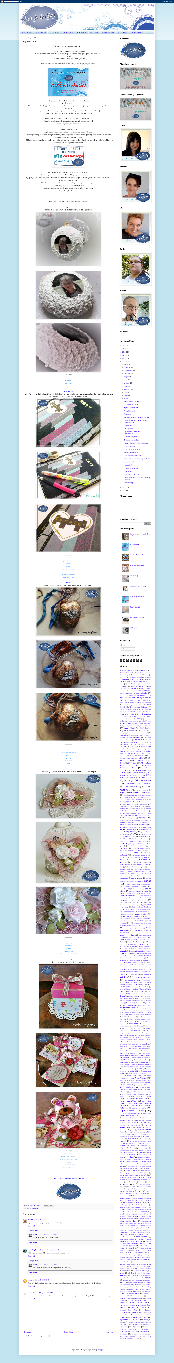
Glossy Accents (68, 380)
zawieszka (123, 1334)
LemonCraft (138, 991)
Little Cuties (142, 994)
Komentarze (126, 649)
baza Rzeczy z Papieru (141, 698)
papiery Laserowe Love (138, 1098)
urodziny (123, 1275)
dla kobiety (134, 742)
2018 (124, 358)
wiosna (134, 1287)
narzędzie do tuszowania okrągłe (139, 1035)
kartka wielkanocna (127, 937)
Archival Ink (124, 677)
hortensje (127, 864)
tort (129, 1255)
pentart (136, 1122)
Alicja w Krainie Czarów (141, 672)
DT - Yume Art (143, 780)
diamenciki (68, 563)
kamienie (133, 873)
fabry (129, 829)
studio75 (132, 1205)
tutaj (82, 121)
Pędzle (68, 763)
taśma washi (137, 1241)
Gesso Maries (68, 943)
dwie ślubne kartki (127, 797)
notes (121, 1042)
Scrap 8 (128, 1177)
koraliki (149, 951)
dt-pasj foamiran (141, 790)
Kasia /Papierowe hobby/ (36, 1250)
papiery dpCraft (144, 1087)
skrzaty (140, 1186)
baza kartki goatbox (137, 686)
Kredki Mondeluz (135, 960)
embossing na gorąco (141, 824)
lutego (126, 395)
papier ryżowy (133, 1073)
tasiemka (122, 1237)
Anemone (123, 675)
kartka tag (141, 928)
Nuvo (121, 1048)
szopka (130, 1218)
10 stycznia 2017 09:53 (49, 1234)
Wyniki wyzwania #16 (131, 408)
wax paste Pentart (137, 1280)
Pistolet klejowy (68, 760)
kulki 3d (122, 969)
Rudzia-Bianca (33, 1293)
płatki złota (137, 1136)
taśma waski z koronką (68, 571)
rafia (147, 1164)
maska (134, 1008)
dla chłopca (147, 737)
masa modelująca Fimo (132, 1005)
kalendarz (122, 871)
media (149, 1012)
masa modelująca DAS (144, 1003)
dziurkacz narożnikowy (140, 811)
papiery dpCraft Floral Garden (128, 1089)
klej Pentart (129, 944)
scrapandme (136, 1179)
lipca (125, 380)
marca (126, 392)
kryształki (145, 960)
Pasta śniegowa (68, 383)
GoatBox (135, 852)
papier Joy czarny (126, 1069)
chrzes (149, 721)
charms (124, 721)
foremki (122, 841)
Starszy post (109, 1332)
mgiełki (133, 1017)
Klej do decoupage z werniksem (68, 752)
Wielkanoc (147, 1282)
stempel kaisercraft (138, 1198)
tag (140, 1234)
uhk (129, 1273)
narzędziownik (124, 1037)
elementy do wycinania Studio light (138, 822)
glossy (146, 850)
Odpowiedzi (34, 1230)
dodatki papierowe (135, 751)
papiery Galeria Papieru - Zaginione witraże (135, 1094)
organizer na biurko (135, 1053)
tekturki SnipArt (134, 1250)
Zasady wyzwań (108, 32)
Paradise (122, 1113)
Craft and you (145, 726)
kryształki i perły (138, 962)
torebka (122, 1255)
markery (128, 1000)
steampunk (123, 1196)
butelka (142, 716)
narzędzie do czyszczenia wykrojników (130, 1033)
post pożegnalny (144, 1143)
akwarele (136, 670)
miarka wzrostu (143, 1017)
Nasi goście (94, 32)
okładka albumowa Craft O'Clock (131, 1051)
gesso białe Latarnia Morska (136, 846)
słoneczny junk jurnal (126, 1191)
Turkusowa (127, 414)
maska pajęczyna (144, 1008)
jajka (124, 867)
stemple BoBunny (128, 1202)
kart (142, 873)
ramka (122, 1166)
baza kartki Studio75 (137, 688)
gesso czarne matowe (126, 850)
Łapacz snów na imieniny (132, 449)
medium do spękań (127, 1014)
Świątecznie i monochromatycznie (138, 1230)
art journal (148, 677)
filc (131, 834)
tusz (138, 1257)
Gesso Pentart (68, 750)
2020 (124, 352)
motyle (141, 1026)
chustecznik (138, 723)
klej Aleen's (68, 566)
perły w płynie (135, 1125)
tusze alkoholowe (146, 1268)
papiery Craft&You (127, 1087)
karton (135, 939)
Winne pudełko (128, 425)
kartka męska (147, 902)
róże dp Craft (124, 1175)
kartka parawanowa (139, 923)
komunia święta (126, 951)
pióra (129, 1132)
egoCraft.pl (142, 818)
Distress (137, 737)
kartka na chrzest (128, 909)
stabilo (136, 1193)
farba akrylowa (138, 829)
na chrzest (139, 1028)
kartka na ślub (141, 914)
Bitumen (68, 755)
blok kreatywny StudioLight (138, 707)
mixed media (133, 1024)
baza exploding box (139, 681)
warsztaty (125, 1280)
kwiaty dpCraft (135, 974)
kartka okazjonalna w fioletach (140, 918)
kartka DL (144, 886)
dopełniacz (123, 755)
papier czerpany (124, 1064)
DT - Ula (126, 781)
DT (30, 1208)
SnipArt (138, 1191)
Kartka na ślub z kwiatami (132, 401)
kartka (147, 880)
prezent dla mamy (124, 1150)
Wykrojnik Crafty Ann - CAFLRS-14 (68, 953)
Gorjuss (146, 852)
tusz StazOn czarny (132, 1268)
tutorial (122, 1273)
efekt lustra (125, 818)
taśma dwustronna (142, 1237)
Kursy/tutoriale (122, 32)
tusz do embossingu (139, 1262)
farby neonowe (124, 834)
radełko (141, 1164)
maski (121, 1010)
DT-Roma (147, 792)
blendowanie (147, 702)
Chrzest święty (128, 483)
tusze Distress (126, 1271)
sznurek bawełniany (125, 1214)
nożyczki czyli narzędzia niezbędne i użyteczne (134, 1046)
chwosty (146, 723)
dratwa (141, 755)
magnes (137, 998)
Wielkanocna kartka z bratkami (132, 1284)
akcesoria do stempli (126, 670)
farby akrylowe (131, 832)
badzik (139, 679)
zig (148, 1334)
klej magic (141, 942)
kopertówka (140, 951)
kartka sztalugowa (133, 925)
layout (129, 991)
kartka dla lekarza (133, 893)
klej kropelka (131, 942)
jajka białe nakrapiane (137, 867)
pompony (123, 1141)
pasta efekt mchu (127, 1118)
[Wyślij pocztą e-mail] (45, 1206)
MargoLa (31, 1280)
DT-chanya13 (131, 787)
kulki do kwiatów (133, 969)
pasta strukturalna (140, 1118)
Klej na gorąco (68, 758)
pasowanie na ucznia (134, 1113)
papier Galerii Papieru (131, 1066)
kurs (141, 969)
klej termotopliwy (139, 944)
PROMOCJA (140, 1152)
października (128, 370)
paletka (137, 1060)
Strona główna (27, 32)
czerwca (127, 383)
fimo (138, 834)
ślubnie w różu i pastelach (137, 1225)
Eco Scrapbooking (135, 815)
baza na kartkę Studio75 (127, 695)
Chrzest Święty (127, 723)
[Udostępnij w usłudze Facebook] (51, 1206)
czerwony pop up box (134, 733)
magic (131, 998)
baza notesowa (141, 695)
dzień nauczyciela (141, 804)
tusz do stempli (142, 1264)
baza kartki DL (133, 684)
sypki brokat (68, 385)
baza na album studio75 (126, 693)
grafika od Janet (140, 855)
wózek (121, 1291)
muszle (124, 1028)
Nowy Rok (130, 1042)
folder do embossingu (144, 836)
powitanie (133, 1145)
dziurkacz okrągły (125, 813)
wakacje (139, 1278)
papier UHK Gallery (138, 1078)
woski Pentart (145, 1289)
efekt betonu (147, 815)
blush (133, 709)
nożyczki (145, 1044)
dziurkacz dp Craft (138, 808)
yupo (130, 1329)
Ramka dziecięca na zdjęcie (136, 1166)
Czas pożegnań (135, 607)
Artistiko (125, 679)
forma (146, 841)
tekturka (134, 1243)
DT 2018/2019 (40, 32)
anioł (146, 675)
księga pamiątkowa (135, 967)
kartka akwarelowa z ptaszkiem (129, 886)
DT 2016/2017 (68, 32)
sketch (134, 1186)
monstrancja (145, 1024)
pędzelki (138, 1127)
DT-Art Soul (146, 784)
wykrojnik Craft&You (139, 1307)
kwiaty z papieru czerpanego (132, 980)
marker (121, 1000)
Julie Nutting (138, 869)
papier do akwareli (137, 1064)
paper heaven (124, 1062)
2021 (124, 349)
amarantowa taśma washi (68, 569)
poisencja (145, 1139)
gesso (121, 846)
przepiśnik (131, 1154)
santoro (122, 1177)
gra (133, 855)
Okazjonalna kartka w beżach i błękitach (138, 1048)
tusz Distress (142, 1259)
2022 (124, 346)
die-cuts (130, 737)
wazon (147, 1280)
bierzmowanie (123, 702)
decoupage (123, 735)
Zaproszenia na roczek (131, 468)
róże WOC (144, 1175)
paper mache (134, 1062)
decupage (133, 735)
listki (134, 994)
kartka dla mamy (144, 893)
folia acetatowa (144, 839)
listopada (127, 367)
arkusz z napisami (136, 677)
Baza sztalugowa (143, 700)
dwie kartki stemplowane (130, 795)
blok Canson (139, 705)
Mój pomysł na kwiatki (131, 404)
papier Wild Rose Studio (127, 1080)
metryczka (148, 1014)
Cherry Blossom (133, 721)
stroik (137, 1202)
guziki (145, 857)
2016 (124, 487)
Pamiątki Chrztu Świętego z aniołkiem (136, 443)
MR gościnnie (128, 428)
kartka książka (137, 902)
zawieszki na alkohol (138, 1334)
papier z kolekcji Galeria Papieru (135, 1082)
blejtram (138, 702)
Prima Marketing (128, 1152)
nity (148, 1039)
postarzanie (123, 1145)
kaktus (147, 869)
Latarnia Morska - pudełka (128, 989)
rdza (142, 1168)
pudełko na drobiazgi (143, 1157)
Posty (124, 645)
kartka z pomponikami (133, 884)
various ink (135, 1275)
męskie (124, 1017)
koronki (133, 953)
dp (128, 755)
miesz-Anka (37, 1234)
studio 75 (145, 1202)
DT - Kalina (136, 765)
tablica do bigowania (127, 1234)
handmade (132, 860)
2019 (124, 355)
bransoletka (127, 716)
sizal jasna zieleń (144, 1184)
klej (123, 942)
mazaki (138, 1010)
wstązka (128, 1291)
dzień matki (126, 804)
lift (129, 994)
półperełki (132, 1148)
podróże (122, 1139)
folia (135, 839)
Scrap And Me (138, 1177)
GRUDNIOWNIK (135, 857)
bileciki (132, 702)
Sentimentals (145, 1179)
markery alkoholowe (139, 1000)
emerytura (122, 827)
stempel (131, 1196)
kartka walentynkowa (145, 935)
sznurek (144, 1212)
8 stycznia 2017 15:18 (42, 1280)
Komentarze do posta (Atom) (40, 1336)
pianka (132, 1130)
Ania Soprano (135, 675)
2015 (124, 490)
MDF (144, 1010)
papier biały (144, 1062)
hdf (131, 862)
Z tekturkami (128, 471)
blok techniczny (124, 709)
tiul (128, 1252)
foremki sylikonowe (135, 841)
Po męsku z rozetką (130, 411)
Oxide (121, 1055)
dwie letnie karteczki (145, 795)
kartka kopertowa (125, 902)
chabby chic (147, 719)
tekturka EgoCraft (129, 1246)
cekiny (139, 719)
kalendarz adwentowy (134, 871)
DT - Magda (140, 770)
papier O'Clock (135, 1071)
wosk (140, 1287)
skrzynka (128, 1189)
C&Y (147, 716)
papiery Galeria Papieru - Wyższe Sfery (140, 1092)
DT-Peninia (134, 792)
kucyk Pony (145, 967)
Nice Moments (136, 1037)
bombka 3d (123, 714)
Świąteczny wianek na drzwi (127, 1232)
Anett (30, 1220)
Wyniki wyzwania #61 (137, 596)
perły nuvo (123, 1125)
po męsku (146, 1136)
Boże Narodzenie (144, 714)
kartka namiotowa (125, 918)
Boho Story (145, 711)
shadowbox (141, 1182)
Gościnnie (123, 855)
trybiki (135, 1255)
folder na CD (127, 839)
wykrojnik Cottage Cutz (138, 1302)
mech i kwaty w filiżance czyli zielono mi (133, 1012)
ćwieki (145, 733)
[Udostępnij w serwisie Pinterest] (53, 1206)
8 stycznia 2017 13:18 (39, 1220)
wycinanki (130, 1300)
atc (132, 679)
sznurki (124, 1218)
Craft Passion (145, 728)
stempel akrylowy (143, 1196)
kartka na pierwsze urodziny (127, 911)
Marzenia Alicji (130, 1003)
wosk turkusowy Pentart (132, 1289)
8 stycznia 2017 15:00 (53, 1250)
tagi (147, 1234)
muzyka (131, 1028)
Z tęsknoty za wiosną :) (131, 474)
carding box (130, 719)
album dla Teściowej (126, 672)
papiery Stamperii (136, 1105)
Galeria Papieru (126, 843)
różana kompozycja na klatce (128, 1173)
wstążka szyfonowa (138, 1298)
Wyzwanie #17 (135, 544)
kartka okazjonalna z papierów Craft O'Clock (132, 921)
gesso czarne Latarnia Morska (140, 848)
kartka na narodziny (143, 909)
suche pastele (123, 1207)
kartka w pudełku (127, 935)
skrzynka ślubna (138, 1189)
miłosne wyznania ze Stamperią (137, 1019)
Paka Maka (128, 1060)
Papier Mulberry (68, 945)
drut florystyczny (133, 758)
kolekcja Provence (143, 948)
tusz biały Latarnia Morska (127, 1259)
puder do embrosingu (129, 1164)
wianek (122, 1282)
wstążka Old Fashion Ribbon (130, 1293)
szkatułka (141, 1209)
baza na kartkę (141, 693)
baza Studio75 (129, 700)
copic (130, 726)
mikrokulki (123, 1019)
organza (146, 1053)
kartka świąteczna (129, 928)
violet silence (130, 1278)
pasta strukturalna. (139, 1120)
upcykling (146, 1273)
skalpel (127, 1186)
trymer (142, 1255)
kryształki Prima (139, 964)
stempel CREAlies (125, 1198)
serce (121, 1182)
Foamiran (128, 836)
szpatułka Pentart (139, 1218)
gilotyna (138, 850)
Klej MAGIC (68, 948)
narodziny (134, 1030)
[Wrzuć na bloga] (47, 1206)
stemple (148, 1200)
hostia (134, 864)
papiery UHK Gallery (132, 1110)
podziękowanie (133, 1139)
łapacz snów (123, 998)
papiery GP (123, 1096)
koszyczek (140, 958)
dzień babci (138, 802)
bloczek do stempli (127, 705)
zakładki (145, 1329)
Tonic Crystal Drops (141, 1252)
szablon (129, 1209)
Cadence (122, 719)
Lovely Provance (144, 996)
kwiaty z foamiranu (143, 977)
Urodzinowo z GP (129, 462)
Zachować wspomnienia (131, 440)
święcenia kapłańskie (143, 1232)
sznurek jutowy (138, 1214)
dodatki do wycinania (136, 749)
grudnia (126, 364)
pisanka (142, 1132)
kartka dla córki (124, 889)
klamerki (148, 939)
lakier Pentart (147, 980)
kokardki (134, 946)
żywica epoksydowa (133, 1338)
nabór (147, 1028)
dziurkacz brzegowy (125, 808)
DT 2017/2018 (54, 32)
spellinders (129, 1193)
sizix (121, 1186)
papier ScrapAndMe (134, 1075)
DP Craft (134, 755)
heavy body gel (140, 862)
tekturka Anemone (145, 1243)
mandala (146, 998)
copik (136, 726)
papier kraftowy (139, 1069)
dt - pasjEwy (135, 775)
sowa (147, 1191)
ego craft (133, 818)
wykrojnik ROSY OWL (129, 1320)
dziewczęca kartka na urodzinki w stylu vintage (134, 806)
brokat (134, 716)
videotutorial (145, 1275)
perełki (144, 1122)
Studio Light (123, 1205)
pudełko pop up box (132, 1161)
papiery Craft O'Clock (142, 1085)
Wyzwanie (35, 1208)
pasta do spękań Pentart (144, 1115)
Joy (129, 869)
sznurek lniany (132, 1216)
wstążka (135, 1291)
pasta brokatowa (131, 1115)
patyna (130, 1122)
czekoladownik (129, 730)
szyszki (128, 1221)
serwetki (133, 1182)
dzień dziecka (147, 802)
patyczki (124, 1122)
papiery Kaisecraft (136, 1096)
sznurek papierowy (146, 1216)
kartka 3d (146, 884)
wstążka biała (145, 1291)
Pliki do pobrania (137, 32)
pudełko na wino (137, 1159)
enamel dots (132, 827)
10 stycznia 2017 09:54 (49, 1264)
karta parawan (145, 876)
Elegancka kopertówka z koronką (130, 820)
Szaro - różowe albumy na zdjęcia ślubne (137, 459)
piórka (135, 1132)
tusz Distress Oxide (125, 1262)
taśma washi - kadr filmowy (68, 574)
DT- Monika (131, 784)
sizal (133, 1184)
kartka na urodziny (126, 916)
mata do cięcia (130, 1010)
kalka (143, 871)
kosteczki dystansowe (144, 955)
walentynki (147, 1278)
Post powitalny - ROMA (138, 586)
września (127, 373)
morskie (134, 1026)
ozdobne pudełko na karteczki (140, 1057)
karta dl (135, 876)
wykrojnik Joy (136, 1312)
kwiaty (122, 974)
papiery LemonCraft (128, 1101)
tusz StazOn (136, 1266)
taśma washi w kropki (68, 577)
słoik (147, 1189)
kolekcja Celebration (145, 946)
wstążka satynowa (138, 1296)
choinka (142, 721)
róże (147, 1173)
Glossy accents (124, 852)
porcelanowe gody (131, 1143)
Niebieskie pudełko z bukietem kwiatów (136, 417)
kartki (128, 939)
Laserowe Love (141, 984)
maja (125, 386)
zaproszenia (143, 1331)
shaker (149, 1182)
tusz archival (145, 1257)
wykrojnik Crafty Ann (128, 1310)
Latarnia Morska (125, 987)
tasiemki (130, 1237)
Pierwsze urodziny (130, 446)
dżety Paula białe (138, 813)
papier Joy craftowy (145, 1066)
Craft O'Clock (129, 728)
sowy (121, 1193)
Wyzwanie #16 (128, 465)
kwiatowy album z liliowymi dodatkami (137, 971)
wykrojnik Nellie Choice (138, 1317)
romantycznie (145, 1170)
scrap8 (129, 1179)
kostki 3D (127, 958)
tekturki (131, 1248)
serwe (126, 1182)
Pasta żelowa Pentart (68, 951)
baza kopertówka (144, 690)
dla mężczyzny (139, 744)
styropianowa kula (143, 1205)
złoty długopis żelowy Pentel (68, 561)
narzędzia (145, 1030)
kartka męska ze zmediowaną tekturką (132, 905)
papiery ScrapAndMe (135, 1103)
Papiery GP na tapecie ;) (131, 452)
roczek (121, 1170)
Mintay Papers (133, 1021)
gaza (147, 843)
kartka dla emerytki (135, 891)
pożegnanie (123, 1148)
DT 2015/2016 (82, 32)
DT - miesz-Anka (136, 773)
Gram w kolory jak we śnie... (133, 455)
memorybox (139, 1014)
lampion (124, 982)
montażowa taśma (124, 1026)
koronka (124, 953)
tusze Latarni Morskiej (141, 1271)
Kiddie (142, 939)
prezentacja (135, 1150)
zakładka (137, 1329)
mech (149, 1010)
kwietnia (127, 389)
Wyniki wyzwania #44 (137, 565)
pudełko (129, 1157)
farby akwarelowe (144, 832)
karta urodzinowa (136, 878)
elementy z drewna (125, 824)
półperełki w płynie (143, 1148)
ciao (121, 726)
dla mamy (144, 742)
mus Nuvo (148, 1026)
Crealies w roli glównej (131, 437)
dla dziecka (139, 740)
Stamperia (144, 1193)
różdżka (141, 1173)
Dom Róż (144, 753)
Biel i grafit (133, 628)
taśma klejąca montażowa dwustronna (131, 1239)
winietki (146, 1284)
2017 (124, 361)
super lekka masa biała (137, 1207)
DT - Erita (132, 763)
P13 (121, 1060)
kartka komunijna (139, 900)
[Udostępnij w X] (49, 1206)
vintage (122, 1278)
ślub (134, 1221)
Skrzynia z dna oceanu (137, 617)
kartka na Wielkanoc (142, 916)
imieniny (148, 864)
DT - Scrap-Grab (144, 778)
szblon (135, 1209)
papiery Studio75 (139, 1108)
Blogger (100, 1350)
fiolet (144, 834)
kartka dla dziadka (136, 889)
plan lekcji (135, 1134)
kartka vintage (138, 930)
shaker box (125, 1184)
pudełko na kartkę (125, 1159)
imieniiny (140, 864)
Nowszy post (28, 1332)
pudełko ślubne (146, 1161)
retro (147, 1168)
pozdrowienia (144, 1145)
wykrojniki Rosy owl (135, 1324)
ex (139, 827)
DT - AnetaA (137, 760)
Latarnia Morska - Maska (141, 987)
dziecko (128, 802)
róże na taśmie (134, 1175)
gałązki (140, 843)
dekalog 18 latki (144, 735)
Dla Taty (135, 746)
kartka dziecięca (139, 898)
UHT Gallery (137, 1273)
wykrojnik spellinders (133, 1322)
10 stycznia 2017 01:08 (46, 1293)
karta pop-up (124, 878)
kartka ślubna (146, 925)
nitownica (141, 1039)
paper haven (145, 1060)
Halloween (123, 860)
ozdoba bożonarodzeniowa (134, 1055)
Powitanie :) (134, 576)
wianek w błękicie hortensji (134, 1282)
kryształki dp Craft (126, 962)
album (144, 670)
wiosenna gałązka (124, 1287)
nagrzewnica (123, 1030)
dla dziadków (127, 740)
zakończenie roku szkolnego (128, 1331)
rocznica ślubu (132, 1170)
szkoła (136, 1212)
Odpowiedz (31, 1226)
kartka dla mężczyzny (127, 895)
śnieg (135, 1228)
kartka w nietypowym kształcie (140, 932)
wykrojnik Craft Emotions (127, 1305)
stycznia (127, 399)
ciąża (125, 726)
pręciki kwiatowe (145, 1150)
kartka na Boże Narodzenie (141, 907)
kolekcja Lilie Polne (128, 948)
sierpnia (126, 377)
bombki (132, 714)
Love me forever (132, 996)
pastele (149, 1120)
